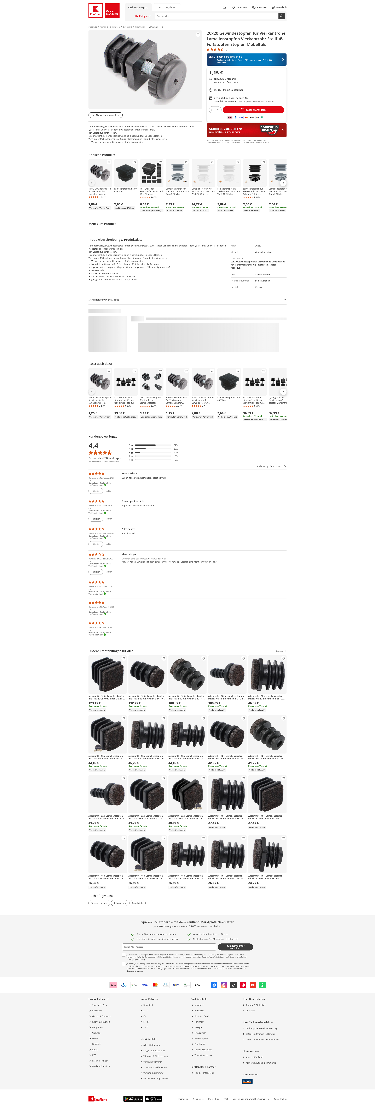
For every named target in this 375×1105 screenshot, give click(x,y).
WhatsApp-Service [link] (203, 1055)
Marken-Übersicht (101, 1066)
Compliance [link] (198, 1099)
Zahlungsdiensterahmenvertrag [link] (261, 1028)
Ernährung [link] (200, 1044)
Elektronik (97, 1010)
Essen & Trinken (100, 1060)
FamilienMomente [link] (203, 1049)
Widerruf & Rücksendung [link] (155, 1056)
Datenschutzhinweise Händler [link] (260, 1034)
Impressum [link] (183, 1099)
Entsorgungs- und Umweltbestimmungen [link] (251, 1099)
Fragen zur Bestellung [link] (154, 1050)
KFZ (94, 1055)
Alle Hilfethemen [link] (151, 1045)
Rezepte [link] (198, 1027)
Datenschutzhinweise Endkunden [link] (262, 1039)
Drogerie (96, 1044)
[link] (167, 7)
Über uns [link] (250, 1010)
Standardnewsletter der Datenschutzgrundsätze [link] (144, 957)
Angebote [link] (199, 1005)
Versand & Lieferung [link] (153, 1072)
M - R (146, 1021)
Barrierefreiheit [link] (280, 1099)
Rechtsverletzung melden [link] (155, 1078)
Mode (95, 1038)
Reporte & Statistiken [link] (256, 1005)
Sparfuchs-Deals (100, 1005)
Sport (95, 1049)
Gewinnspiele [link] (201, 1038)
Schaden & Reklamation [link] (155, 1067)
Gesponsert (280, 651)
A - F (145, 1010)
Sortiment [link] (199, 1021)
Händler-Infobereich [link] (204, 1072)
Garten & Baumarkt (101, 1016)
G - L (145, 1016)
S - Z (145, 1027)
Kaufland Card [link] (202, 1016)
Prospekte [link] (199, 1010)
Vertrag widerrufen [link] (152, 1061)
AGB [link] (226, 1099)
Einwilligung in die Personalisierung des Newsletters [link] (146, 966)
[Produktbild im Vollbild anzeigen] (145, 69)
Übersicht (148, 1005)
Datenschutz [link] (213, 1099)
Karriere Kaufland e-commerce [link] (261, 1062)
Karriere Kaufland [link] (254, 1057)
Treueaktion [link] (200, 1032)
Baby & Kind (98, 1027)
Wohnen (96, 1032)
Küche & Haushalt (101, 1021)
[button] (153, 445)
